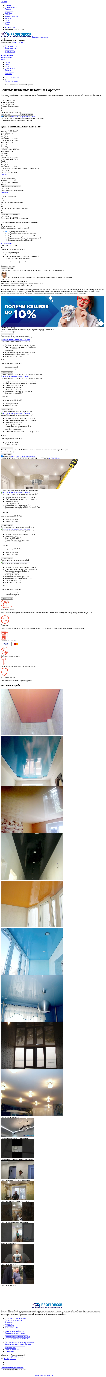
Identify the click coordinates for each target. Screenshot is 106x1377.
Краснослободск (11, 7)
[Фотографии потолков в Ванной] (32, 735)
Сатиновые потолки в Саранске (16, 1335)
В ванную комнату (11, 1327)
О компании (9, 1351)
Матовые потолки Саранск (14, 1331)
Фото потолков (10, 1348)
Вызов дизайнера (11, 46)
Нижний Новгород (11, 16)
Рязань (7, 24)
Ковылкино (9, 11)
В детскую (8, 1324)
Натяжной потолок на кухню (15, 1318)
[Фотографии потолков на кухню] (32, 1021)
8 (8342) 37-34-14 (17, 42)
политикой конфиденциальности (23, 116)
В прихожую (9, 1326)
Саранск (8, 5)
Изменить (4, 174)
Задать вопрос (10, 52)
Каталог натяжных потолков (15, 1346)
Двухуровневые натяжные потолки (17, 1337)
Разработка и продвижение (43, 1375)
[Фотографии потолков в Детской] (32, 832)
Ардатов (8, 9)
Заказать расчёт (7, 372)
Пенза (7, 20)
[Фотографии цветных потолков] (32, 1068)
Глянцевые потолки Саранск (15, 1333)
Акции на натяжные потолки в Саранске (19, 1342)
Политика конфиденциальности (12, 1368)
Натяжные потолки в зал (13, 1320)
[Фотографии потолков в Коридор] (32, 879)
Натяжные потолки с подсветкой (16, 1338)
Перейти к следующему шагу (11, 186)
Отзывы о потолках (12, 1349)
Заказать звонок (10, 48)
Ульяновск (8, 18)
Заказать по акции (27, 114)
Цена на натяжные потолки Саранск (18, 1344)
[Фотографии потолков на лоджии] (32, 927)
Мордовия (8, 13)
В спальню (9, 1322)
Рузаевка (8, 14)
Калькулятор (9, 50)
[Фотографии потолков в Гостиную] (32, 785)
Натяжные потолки (12, 77)
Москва (7, 22)
